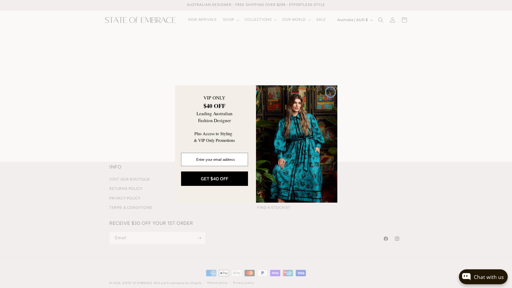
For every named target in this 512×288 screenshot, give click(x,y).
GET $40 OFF (214, 178)
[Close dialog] (330, 92)
